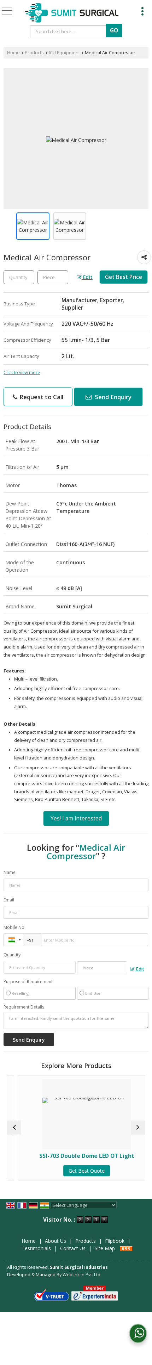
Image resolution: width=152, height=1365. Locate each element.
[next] (138, 1128)
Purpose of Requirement (28, 981)
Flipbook (114, 1240)
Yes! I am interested (76, 818)
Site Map (105, 1248)
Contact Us (73, 1248)
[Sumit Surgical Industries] (71, 13)
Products (34, 53)
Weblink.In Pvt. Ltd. (82, 1275)
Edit (87, 277)
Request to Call (40, 397)
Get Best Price (123, 277)
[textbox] (69, 31)
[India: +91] (13, 939)
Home (13, 53)
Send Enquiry (112, 397)
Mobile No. (14, 927)
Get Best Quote (79, 1170)
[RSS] (126, 1248)
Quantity (12, 955)
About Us (55, 1240)
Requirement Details (24, 1007)
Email (9, 900)
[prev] (14, 1128)
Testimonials (36, 1248)
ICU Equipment (64, 53)
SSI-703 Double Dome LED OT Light (79, 1156)
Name (10, 872)
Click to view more (22, 372)
